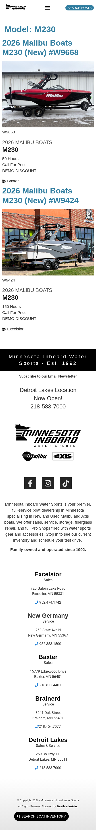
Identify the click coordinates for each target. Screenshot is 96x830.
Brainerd (48, 698)
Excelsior (48, 574)
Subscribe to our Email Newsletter (48, 376)
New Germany (48, 615)
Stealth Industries (66, 806)
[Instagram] (48, 483)
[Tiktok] (66, 483)
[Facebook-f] (30, 483)
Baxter (48, 657)
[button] (47, 8)
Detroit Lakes (48, 740)
